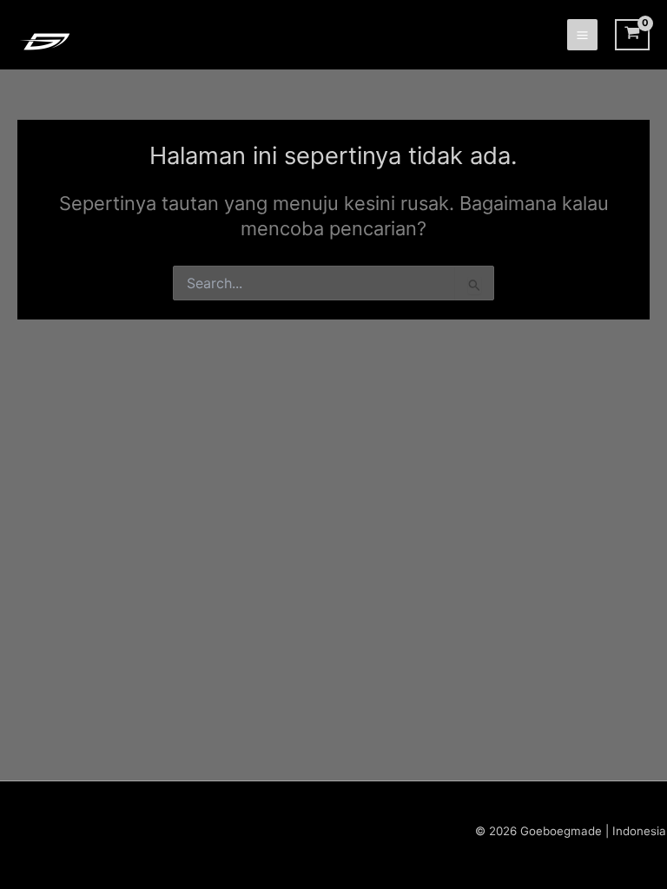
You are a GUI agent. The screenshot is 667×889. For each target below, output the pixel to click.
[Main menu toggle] (582, 34)
